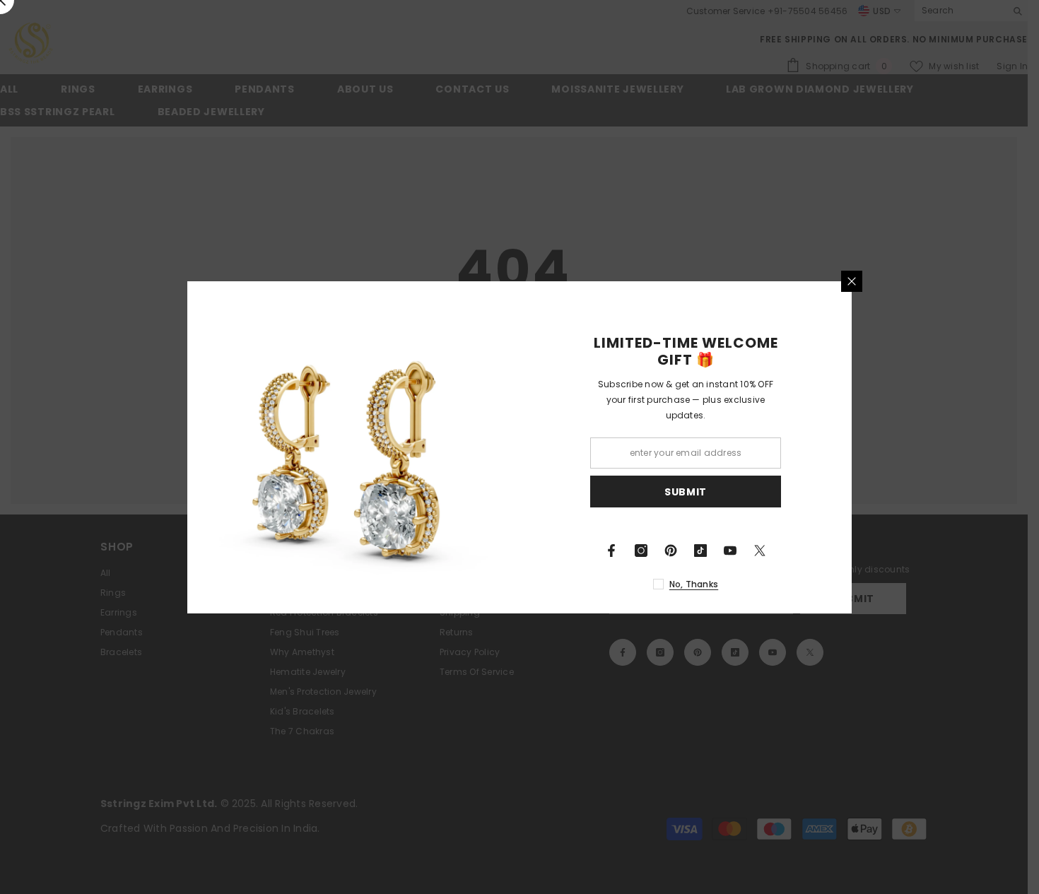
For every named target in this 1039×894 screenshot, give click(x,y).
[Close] (851, 281)
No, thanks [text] (693, 584)
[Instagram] (641, 550)
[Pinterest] (671, 550)
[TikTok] (700, 550)
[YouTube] (730, 550)
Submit (685, 491)
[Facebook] (611, 550)
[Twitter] (760, 550)
